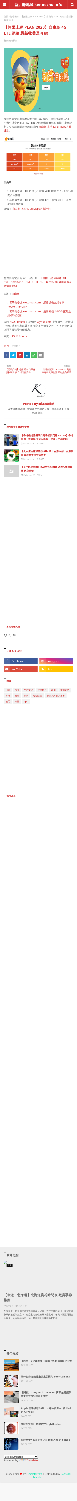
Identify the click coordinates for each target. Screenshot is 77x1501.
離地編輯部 (12, 40)
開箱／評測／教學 (56, 695)
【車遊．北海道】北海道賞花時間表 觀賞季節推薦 (38, 1297)
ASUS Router (17, 322)
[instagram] (56, 661)
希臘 (53, 690)
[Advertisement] (38, 243)
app (26, 701)
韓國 (17, 701)
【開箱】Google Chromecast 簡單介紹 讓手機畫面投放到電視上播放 (46, 1394)
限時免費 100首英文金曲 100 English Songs (45, 1439)
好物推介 (14, 16)
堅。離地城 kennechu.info (38, 4)
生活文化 (28, 690)
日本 (8, 690)
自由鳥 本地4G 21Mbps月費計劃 (31, 208)
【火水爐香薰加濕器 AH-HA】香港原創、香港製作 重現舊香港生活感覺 (47, 453)
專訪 (26, 695)
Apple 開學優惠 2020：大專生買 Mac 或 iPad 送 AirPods (46, 1410)
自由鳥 (15, 293)
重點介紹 (64, 690)
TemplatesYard (34, 1474)
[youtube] (21, 669)
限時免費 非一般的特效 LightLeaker (41, 1424)
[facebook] (21, 661)
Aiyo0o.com (44, 322)
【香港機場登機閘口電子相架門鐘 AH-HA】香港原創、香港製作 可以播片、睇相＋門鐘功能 (47, 437)
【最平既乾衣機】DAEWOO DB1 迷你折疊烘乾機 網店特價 (46, 468)
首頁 (6, 16)
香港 (8, 695)
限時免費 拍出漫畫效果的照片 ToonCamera (45, 1376)
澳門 (8, 701)
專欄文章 (37, 695)
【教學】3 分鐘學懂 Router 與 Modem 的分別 (46, 1360)
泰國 (17, 695)
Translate (32, 1460)
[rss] (56, 669)
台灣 (17, 690)
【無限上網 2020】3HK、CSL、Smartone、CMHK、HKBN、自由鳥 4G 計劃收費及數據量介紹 (38, 282)
